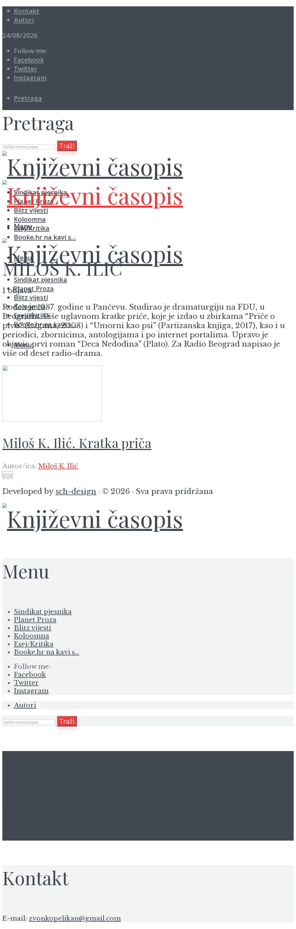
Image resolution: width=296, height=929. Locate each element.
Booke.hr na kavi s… (45, 237)
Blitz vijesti (31, 297)
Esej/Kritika (33, 644)
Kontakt (26, 10)
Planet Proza (34, 288)
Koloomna (31, 636)
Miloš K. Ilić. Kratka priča (76, 442)
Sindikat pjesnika (43, 611)
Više (7, 475)
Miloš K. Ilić (58, 466)
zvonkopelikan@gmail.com (75, 918)
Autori (24, 19)
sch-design (76, 491)
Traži (67, 145)
